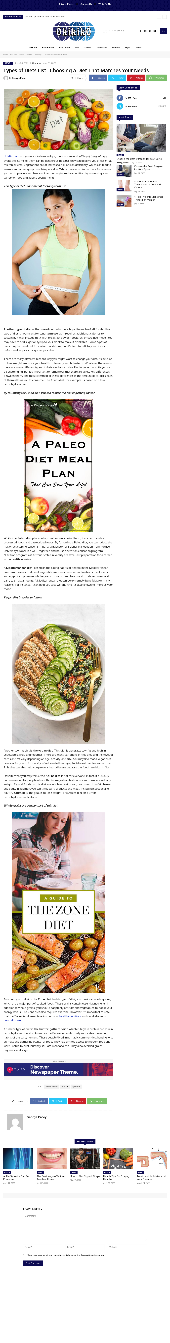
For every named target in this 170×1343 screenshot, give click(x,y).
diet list (65, 1087)
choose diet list (51, 1087)
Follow (162, 106)
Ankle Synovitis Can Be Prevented (16, 1178)
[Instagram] (145, 31)
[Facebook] (140, 31)
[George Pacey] (6, 78)
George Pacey (19, 78)
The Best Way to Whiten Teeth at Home (51, 1178)
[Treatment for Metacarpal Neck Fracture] (152, 1158)
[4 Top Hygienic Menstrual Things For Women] (124, 201)
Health (13, 55)
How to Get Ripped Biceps (85, 1176)
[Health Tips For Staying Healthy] (118, 1158)
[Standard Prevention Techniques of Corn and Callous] (124, 186)
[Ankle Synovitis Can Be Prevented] (18, 1158)
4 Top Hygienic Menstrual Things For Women (148, 198)
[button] (163, 31)
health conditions (70, 1016)
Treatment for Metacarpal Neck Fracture (151, 1178)
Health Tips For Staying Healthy (116, 1178)
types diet (76, 1087)
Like (164, 98)
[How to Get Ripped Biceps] (85, 1158)
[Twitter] (150, 31)
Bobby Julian (123, 162)
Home (5, 55)
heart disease (12, 1020)
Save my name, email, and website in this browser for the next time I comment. (66, 1255)
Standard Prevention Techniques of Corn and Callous (147, 184)
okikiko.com (11, 156)
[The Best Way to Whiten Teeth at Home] (52, 1158)
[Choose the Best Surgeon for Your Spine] (141, 138)
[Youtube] (154, 31)
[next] (165, 17)
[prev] (159, 17)
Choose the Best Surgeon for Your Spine (45, 16)
